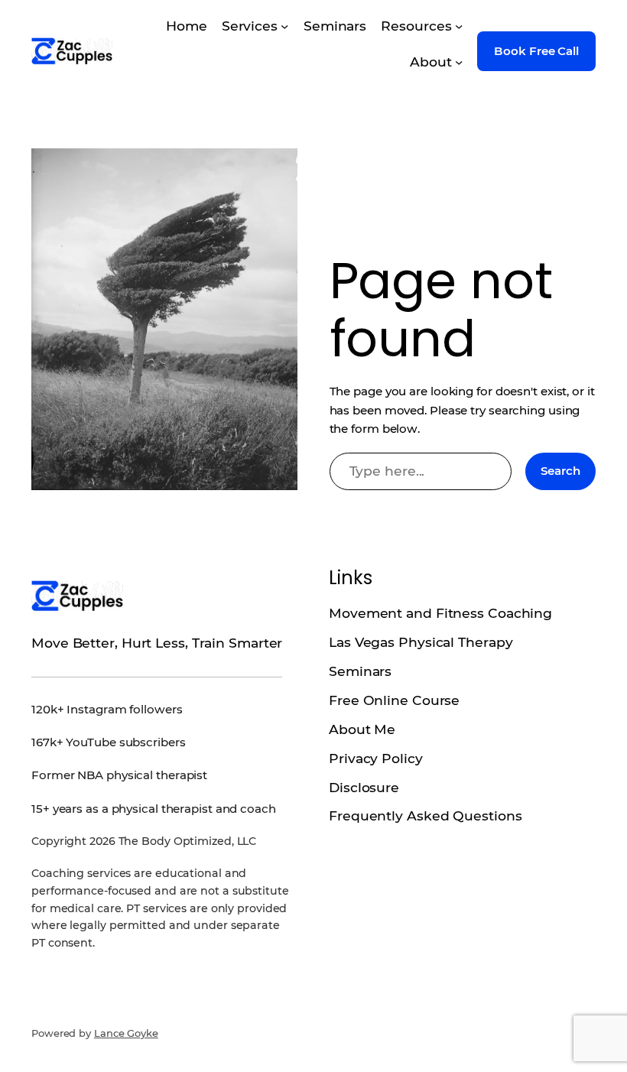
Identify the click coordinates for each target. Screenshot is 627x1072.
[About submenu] (459, 62)
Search (560, 470)
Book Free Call (536, 51)
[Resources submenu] (459, 26)
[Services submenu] (284, 26)
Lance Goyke (126, 1033)
